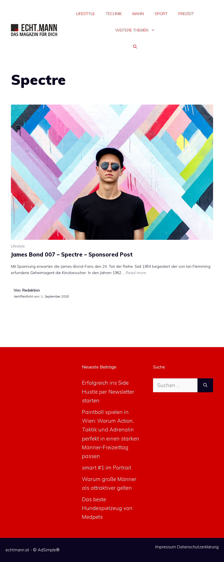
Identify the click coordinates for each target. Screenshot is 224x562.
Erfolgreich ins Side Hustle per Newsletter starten (108, 391)
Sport (161, 13)
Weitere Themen (131, 30)
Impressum (165, 546)
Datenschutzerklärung (198, 546)
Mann (138, 13)
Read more (136, 272)
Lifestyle (85, 13)
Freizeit (186, 13)
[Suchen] (205, 385)
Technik (114, 13)
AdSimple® (49, 549)
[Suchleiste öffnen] (135, 46)
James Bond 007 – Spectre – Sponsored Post (71, 254)
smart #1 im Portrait (106, 467)
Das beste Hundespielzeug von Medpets (107, 508)
